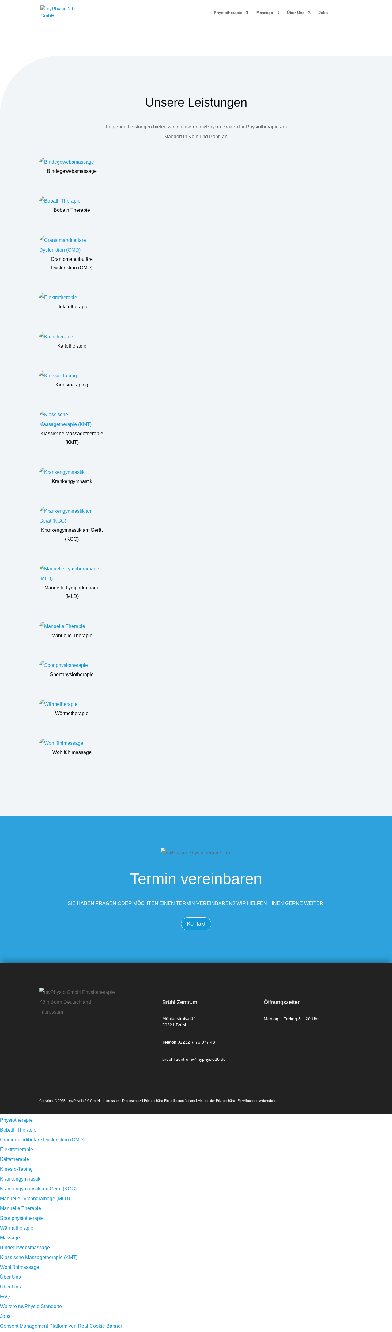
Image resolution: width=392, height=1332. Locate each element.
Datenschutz (131, 1100)
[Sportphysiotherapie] (72, 665)
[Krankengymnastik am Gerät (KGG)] (72, 516)
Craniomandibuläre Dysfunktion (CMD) (42, 1139)
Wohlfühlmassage (72, 752)
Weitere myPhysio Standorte (31, 1306)
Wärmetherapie (72, 713)
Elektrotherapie (72, 306)
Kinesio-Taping (71, 384)
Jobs (323, 13)
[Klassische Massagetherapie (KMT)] (72, 419)
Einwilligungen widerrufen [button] (256, 1100)
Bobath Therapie (72, 210)
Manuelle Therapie (71, 635)
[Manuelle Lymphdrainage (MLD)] (72, 574)
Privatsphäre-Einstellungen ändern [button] (169, 1100)
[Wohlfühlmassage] (72, 743)
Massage (264, 13)
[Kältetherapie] (72, 337)
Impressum (111, 1100)
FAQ (5, 1296)
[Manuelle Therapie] (72, 626)
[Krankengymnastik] (72, 472)
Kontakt (196, 924)
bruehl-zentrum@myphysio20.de (194, 1059)
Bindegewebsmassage (72, 171)
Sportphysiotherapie (72, 674)
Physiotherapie (228, 13)
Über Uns (295, 13)
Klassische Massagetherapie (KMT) (38, 1257)
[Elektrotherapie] (72, 298)
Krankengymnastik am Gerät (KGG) (38, 1188)
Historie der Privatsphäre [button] (216, 1100)
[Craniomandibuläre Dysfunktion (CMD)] (72, 245)
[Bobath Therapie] (72, 201)
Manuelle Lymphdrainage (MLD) (35, 1198)
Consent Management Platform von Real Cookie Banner (61, 1326)
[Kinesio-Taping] (72, 376)
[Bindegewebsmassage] (72, 162)
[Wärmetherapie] (72, 704)
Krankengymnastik (72, 481)
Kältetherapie (71, 345)
